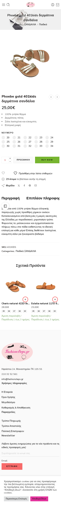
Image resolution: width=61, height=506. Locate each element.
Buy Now (47, 160)
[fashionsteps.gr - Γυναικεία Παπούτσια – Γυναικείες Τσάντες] (30, 5)
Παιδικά (43, 24)
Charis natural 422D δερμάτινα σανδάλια (16, 303)
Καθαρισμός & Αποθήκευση (16, 407)
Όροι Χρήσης (8, 397)
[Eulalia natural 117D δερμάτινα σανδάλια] (45, 286)
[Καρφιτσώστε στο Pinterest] (30, 185)
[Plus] (10, 158)
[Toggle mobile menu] (4, 5)
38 (19, 311)
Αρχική (17, 24)
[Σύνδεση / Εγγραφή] (53, 5)
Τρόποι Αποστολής (11, 426)
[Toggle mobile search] (8, 4)
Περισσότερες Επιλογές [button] (16, 498)
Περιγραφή (11, 198)
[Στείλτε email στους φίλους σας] (35, 185)
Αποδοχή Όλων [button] (39, 498)
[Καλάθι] (57, 5)
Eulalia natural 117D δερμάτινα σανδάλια (45, 303)
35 (4, 311)
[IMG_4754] (30, 60)
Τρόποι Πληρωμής (11, 420)
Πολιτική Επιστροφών (13, 431)
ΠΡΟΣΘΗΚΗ (23, 160)
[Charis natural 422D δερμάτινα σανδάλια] (16, 286)
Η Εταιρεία (7, 392)
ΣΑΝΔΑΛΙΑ (30, 24)
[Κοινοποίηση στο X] (19, 185)
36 (9, 311)
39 (25, 311)
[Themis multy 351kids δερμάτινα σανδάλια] (51, 97)
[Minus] (10, 161)
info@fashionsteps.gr (12, 379)
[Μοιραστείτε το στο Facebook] (24, 185)
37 (14, 311)
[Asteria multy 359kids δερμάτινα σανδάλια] (57, 97)
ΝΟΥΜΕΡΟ (7, 132)
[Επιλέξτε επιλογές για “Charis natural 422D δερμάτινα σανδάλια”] (25, 299)
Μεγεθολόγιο (8, 402)
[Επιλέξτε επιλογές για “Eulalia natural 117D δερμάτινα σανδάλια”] (55, 299)
